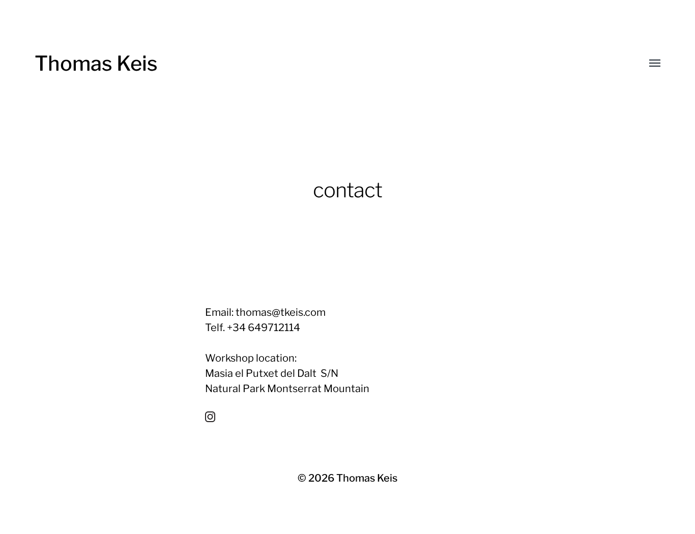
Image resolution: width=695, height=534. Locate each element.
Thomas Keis (96, 63)
